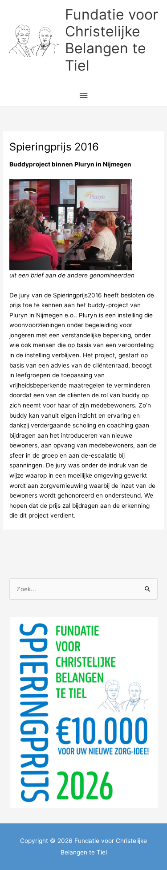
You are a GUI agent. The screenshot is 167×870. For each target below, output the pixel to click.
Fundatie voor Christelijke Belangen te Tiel (111, 40)
